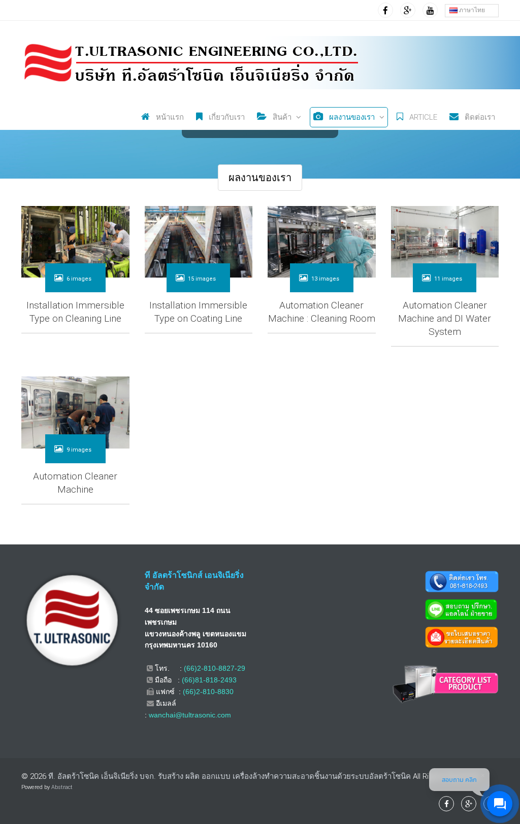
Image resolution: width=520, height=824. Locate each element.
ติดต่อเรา (479, 117)
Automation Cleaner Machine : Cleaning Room (321, 311)
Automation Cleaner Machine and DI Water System (444, 318)
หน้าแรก (169, 117)
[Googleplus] (407, 10)
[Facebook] (385, 10)
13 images (325, 279)
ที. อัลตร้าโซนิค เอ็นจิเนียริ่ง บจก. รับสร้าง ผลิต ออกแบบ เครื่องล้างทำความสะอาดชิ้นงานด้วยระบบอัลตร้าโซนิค (229, 776)
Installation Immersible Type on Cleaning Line (75, 311)
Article (422, 117)
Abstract (62, 787)
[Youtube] (430, 10)
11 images (448, 279)
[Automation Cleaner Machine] (75, 411)
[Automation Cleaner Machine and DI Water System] (445, 240)
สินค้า (281, 117)
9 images (79, 450)
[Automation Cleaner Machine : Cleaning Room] (322, 240)
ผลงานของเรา (351, 117)
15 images (202, 279)
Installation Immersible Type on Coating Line (198, 311)
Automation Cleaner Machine (75, 482)
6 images (79, 279)
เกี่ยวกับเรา (226, 117)
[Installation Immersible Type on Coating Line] (199, 240)
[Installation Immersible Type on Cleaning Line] (75, 240)
